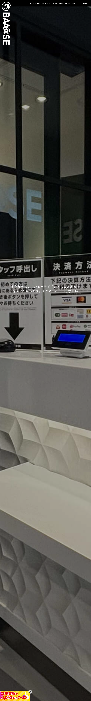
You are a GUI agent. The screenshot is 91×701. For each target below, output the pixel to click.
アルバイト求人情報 (82, 3)
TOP (30, 3)
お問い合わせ (71, 3)
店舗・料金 (45, 3)
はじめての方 (37, 3)
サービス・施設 (53, 3)
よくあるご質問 (63, 3)
